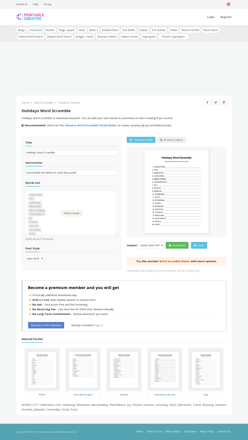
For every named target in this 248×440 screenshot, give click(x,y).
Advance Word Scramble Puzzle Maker (91, 125)
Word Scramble (190, 30)
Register (226, 17)
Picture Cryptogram (173, 36)
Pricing (47, 4)
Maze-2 (93, 30)
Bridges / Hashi (84, 36)
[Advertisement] (124, 68)
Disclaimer (190, 431)
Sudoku (143, 30)
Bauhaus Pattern (107, 36)
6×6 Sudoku (159, 30)
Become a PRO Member (46, 325)
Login (211, 17)
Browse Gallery (173, 140)
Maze (82, 30)
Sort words (47, 238)
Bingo (21, 30)
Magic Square (67, 30)
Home (139, 431)
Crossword (35, 30)
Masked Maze (110, 30)
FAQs (35, 4)
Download (178, 245)
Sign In (99, 325)
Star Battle (129, 30)
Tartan (173, 30)
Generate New (143, 140)
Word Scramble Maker (174, 261)
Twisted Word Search (30, 36)
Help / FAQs (207, 431)
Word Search (210, 30)
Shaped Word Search (59, 36)
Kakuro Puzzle (129, 36)
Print (201, 245)
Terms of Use (154, 431)
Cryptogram (149, 36)
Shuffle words (32, 238)
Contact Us (21, 4)
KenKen (50, 30)
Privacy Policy (173, 431)
